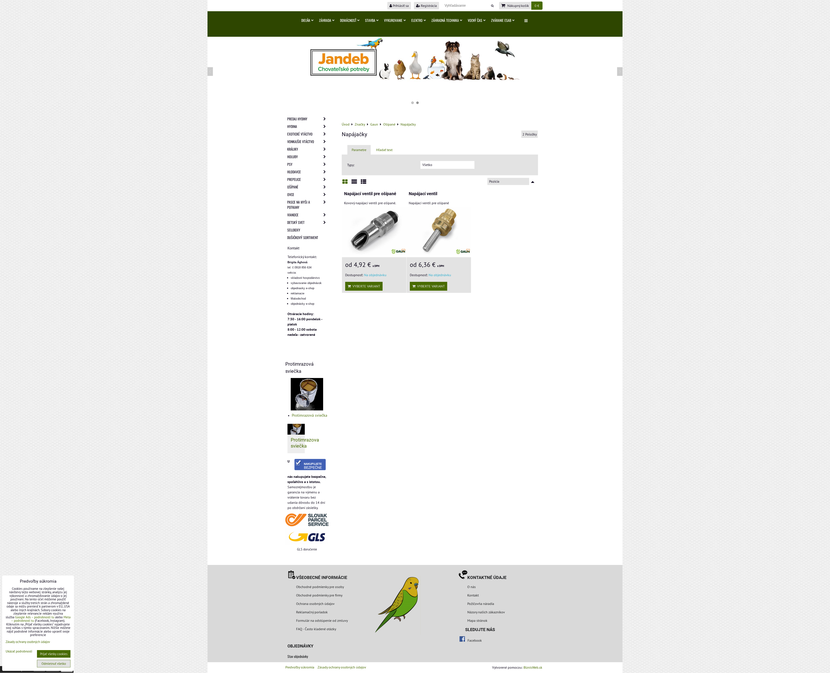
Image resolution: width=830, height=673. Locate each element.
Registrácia (428, 5)
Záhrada (325, 20)
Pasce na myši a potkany (298, 204)
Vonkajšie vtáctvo (300, 141)
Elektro (417, 20)
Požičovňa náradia (480, 603)
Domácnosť (348, 20)
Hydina (292, 126)
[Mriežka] (345, 183)
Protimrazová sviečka (309, 415)
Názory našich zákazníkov (486, 612)
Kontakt (473, 595)
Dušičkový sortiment (302, 237)
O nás (471, 587)
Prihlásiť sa (400, 5)
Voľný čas (475, 20)
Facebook (475, 640)
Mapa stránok (477, 620)
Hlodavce (294, 171)
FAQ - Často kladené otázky (316, 629)
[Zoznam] (354, 183)
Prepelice (294, 179)
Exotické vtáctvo (300, 134)
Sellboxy (293, 230)
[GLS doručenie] (307, 536)
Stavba (370, 20)
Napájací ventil (423, 193)
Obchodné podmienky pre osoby (320, 587)
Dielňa (305, 20)
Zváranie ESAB (501, 20)
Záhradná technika (445, 20)
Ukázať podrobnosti (19, 651)
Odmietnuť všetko (54, 664)
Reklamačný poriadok (312, 612)
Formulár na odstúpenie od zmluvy (321, 620)
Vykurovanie (393, 20)
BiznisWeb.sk (533, 667)
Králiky (292, 149)
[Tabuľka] (363, 183)
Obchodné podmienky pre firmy (319, 595)
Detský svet (296, 222)
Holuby (292, 156)
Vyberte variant (365, 286)
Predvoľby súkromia (299, 667)
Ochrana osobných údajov (315, 603)
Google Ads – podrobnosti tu (34, 617)
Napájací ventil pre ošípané (370, 193)
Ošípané (292, 187)
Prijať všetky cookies (53, 654)
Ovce (290, 194)
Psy (289, 164)
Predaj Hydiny (297, 118)
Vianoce (292, 214)
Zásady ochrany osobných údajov (342, 667)
